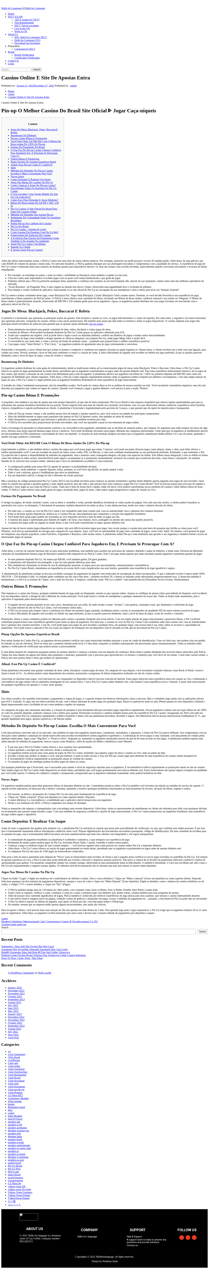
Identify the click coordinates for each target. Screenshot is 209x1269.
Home (11, 13)
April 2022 (13, 1037)
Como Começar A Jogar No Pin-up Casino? (33, 185)
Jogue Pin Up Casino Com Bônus (28, 244)
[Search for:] (16, 69)
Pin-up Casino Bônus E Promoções (29, 138)
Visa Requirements (24, 22)
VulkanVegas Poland (18, 1198)
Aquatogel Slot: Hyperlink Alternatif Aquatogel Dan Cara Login (34, 949)
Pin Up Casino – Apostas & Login (28, 229)
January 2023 (15, 1014)
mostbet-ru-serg (16, 1160)
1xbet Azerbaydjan (17, 1072)
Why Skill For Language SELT (30, 37)
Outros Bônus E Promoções (25, 159)
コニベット (14, 1204)
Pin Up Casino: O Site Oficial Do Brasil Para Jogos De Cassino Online (34, 210)
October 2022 (15, 1022)
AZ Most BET (15, 1095)
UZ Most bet (14, 1183)
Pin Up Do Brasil (20, 226)
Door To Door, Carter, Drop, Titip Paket (22, 958)
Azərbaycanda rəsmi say (13, 924)
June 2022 (13, 1034)
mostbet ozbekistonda (19, 1145)
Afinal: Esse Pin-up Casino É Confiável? (32, 164)
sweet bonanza (15, 1177)
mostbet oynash (16, 1142)
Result (11, 52)
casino (4, 918)
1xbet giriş (13, 1083)
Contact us (13, 60)
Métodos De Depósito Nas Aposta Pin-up (32, 214)
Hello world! (44, 972)
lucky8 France (15, 1119)
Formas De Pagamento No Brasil (28, 147)
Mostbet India (15, 1136)
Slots (13, 167)
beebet (11, 1104)
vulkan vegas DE (17, 1186)
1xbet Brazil (14, 1077)
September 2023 (16, 999)
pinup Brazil (14, 1174)
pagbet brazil (14, 1163)
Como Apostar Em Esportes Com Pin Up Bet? (34, 232)
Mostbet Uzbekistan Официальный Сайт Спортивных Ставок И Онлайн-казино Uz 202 (49, 921)
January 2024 (15, 987)
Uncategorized (15, 1180)
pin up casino (96, 324)
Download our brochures (27, 43)
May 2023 (13, 1011)
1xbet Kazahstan (16, 1086)
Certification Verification (27, 57)
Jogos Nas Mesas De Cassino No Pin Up (32, 182)
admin (73, 85)
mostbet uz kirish (16, 1154)
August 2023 (14, 1002)
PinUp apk (13, 1171)
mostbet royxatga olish (19, 1148)
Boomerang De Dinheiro (23, 135)
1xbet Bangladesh (17, 1075)
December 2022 (16, 1017)
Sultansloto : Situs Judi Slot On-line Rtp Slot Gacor (27, 946)
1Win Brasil (14, 1057)
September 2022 (16, 1025)
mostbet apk (14, 1121)
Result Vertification (24, 54)
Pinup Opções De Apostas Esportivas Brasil (33, 161)
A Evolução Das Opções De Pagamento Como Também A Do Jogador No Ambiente (35, 239)
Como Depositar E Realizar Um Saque (31, 179)
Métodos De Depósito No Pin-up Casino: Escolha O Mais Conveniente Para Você (32, 172)
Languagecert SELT (24, 49)
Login (11, 63)
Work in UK (20, 31)
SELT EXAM (15, 16)
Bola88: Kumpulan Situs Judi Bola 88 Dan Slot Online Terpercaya (35, 952)
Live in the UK (22, 28)
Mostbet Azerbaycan (18, 1130)
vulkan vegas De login (19, 1189)
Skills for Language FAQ (27, 40)
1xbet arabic (14, 1066)
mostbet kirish (15, 1139)
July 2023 (13, 1005)
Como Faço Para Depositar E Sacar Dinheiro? (34, 200)
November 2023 (16, 993)
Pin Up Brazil (15, 1165)
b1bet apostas (15, 1101)
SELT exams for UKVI (26, 19)
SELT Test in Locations (26, 25)
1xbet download (16, 1080)
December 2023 (16, 990)
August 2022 (14, 1028)
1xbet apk (13, 1063)
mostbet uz (13, 1151)
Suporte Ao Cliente (20, 247)
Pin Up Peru (14, 1168)
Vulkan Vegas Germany (20, 1192)
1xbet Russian (15, 1092)
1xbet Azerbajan (16, 1069)
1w (9, 1051)
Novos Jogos (17, 176)
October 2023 (15, 996)
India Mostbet (15, 1116)
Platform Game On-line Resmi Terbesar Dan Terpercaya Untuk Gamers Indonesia (43, 955)
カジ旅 (12, 1201)
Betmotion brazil (16, 1107)
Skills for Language (11, 8)
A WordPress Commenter (21, 972)
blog (10, 1110)
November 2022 (16, 1020)
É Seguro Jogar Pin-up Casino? (27, 249)
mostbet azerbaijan (17, 1127)
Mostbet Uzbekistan (18, 1157)
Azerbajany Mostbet (18, 1098)
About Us (13, 34)
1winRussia (14, 1060)
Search (4, 927)
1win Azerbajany (16, 1054)
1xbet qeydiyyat (16, 1089)
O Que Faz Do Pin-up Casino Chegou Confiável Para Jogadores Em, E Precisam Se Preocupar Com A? (36, 153)
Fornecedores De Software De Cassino (31, 235)
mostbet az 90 (15, 1124)
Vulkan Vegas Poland (19, 1195)
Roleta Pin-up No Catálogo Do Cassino (31, 223)
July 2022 (13, 1031)
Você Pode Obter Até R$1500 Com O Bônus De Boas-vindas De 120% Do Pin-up (36, 143)
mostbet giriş (14, 1133)
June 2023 (13, 1008)
